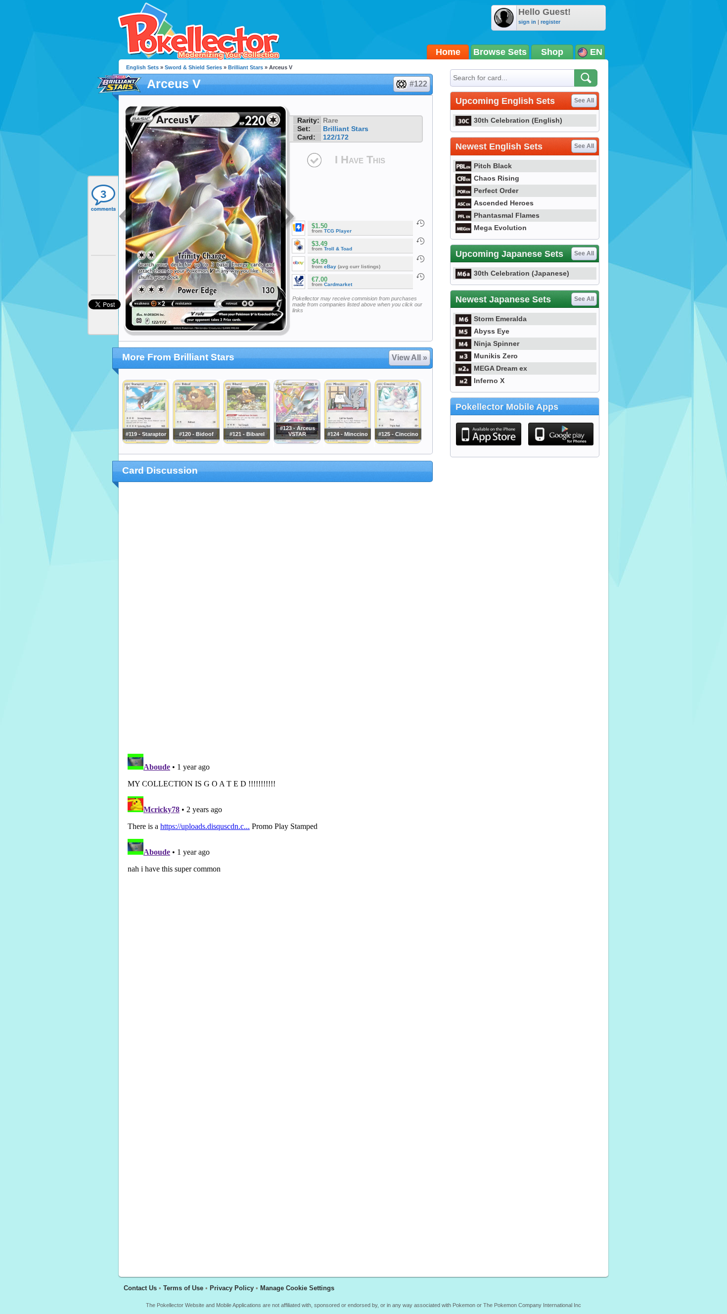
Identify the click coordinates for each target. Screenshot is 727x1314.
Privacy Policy (232, 1288)
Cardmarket (338, 284)
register (550, 22)
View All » (409, 357)
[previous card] (127, 217)
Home (448, 52)
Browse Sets (500, 52)
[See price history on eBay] (420, 259)
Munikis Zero (496, 356)
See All (584, 100)
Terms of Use (183, 1288)
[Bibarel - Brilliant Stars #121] (246, 441)
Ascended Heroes (504, 203)
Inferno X (489, 381)
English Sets (142, 67)
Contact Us (140, 1288)
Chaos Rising (496, 178)
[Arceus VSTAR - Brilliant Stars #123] (296, 441)
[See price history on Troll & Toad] (420, 241)
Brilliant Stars (245, 67)
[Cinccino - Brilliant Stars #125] (397, 441)
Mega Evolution (500, 228)
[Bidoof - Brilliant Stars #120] (196, 441)
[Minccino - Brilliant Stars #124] (347, 441)
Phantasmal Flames (507, 215)
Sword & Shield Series (193, 67)
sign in (527, 22)
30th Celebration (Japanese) (521, 273)
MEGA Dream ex (500, 368)
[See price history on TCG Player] (420, 223)
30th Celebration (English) (518, 120)
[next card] (287, 217)
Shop (552, 52)
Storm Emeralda (500, 319)
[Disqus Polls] (276, 618)
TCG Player (338, 231)
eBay (330, 266)
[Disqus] (276, 873)
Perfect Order (496, 191)
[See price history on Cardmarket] (420, 277)
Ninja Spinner (496, 343)
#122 (418, 84)
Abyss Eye (491, 331)
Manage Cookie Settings (297, 1288)
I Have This (360, 159)
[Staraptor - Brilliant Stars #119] (145, 441)
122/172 (336, 137)
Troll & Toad (338, 248)
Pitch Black (493, 166)
